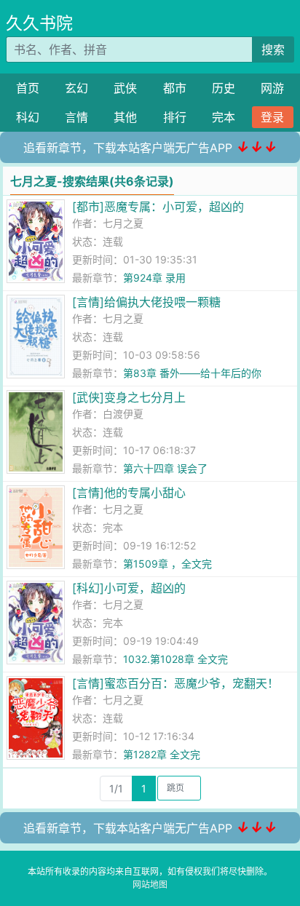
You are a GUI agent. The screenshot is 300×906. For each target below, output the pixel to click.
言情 (76, 117)
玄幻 (76, 88)
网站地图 (150, 884)
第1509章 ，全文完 (167, 563)
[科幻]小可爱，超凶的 (129, 588)
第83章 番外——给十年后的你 (192, 373)
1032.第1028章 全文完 (175, 659)
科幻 (27, 117)
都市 (174, 88)
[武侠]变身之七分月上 (129, 397)
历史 (223, 88)
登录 (272, 117)
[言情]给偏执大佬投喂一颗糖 (146, 302)
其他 (125, 117)
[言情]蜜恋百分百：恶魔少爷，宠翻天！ (175, 683)
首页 (27, 88)
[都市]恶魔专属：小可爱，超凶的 (158, 206)
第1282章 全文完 (161, 754)
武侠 (125, 88)
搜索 (273, 49)
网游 (272, 88)
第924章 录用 (154, 277)
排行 (174, 117)
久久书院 (39, 23)
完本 (223, 117)
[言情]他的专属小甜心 (129, 492)
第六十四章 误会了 (165, 468)
